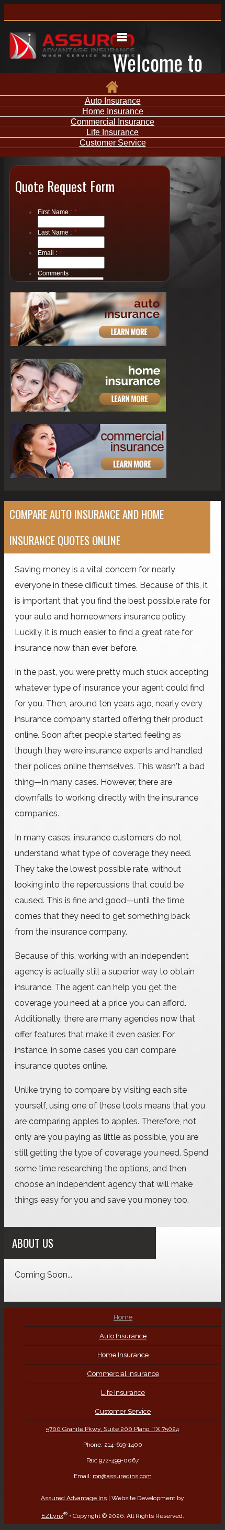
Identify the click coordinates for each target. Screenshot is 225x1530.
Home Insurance (112, 111)
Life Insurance (112, 132)
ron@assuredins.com (122, 1476)
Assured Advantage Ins (74, 1498)
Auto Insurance (113, 100)
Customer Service (113, 142)
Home (123, 1317)
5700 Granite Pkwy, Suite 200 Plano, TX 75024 (112, 1429)
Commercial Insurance (112, 121)
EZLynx (52, 1516)
